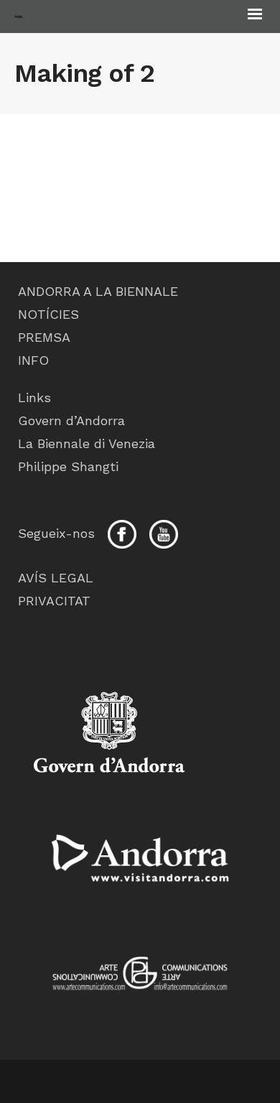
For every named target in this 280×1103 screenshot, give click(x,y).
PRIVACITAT (54, 600)
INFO (33, 360)
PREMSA (44, 337)
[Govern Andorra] (140, 857)
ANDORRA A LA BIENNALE (98, 291)
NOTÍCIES (48, 314)
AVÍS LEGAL (55, 577)
